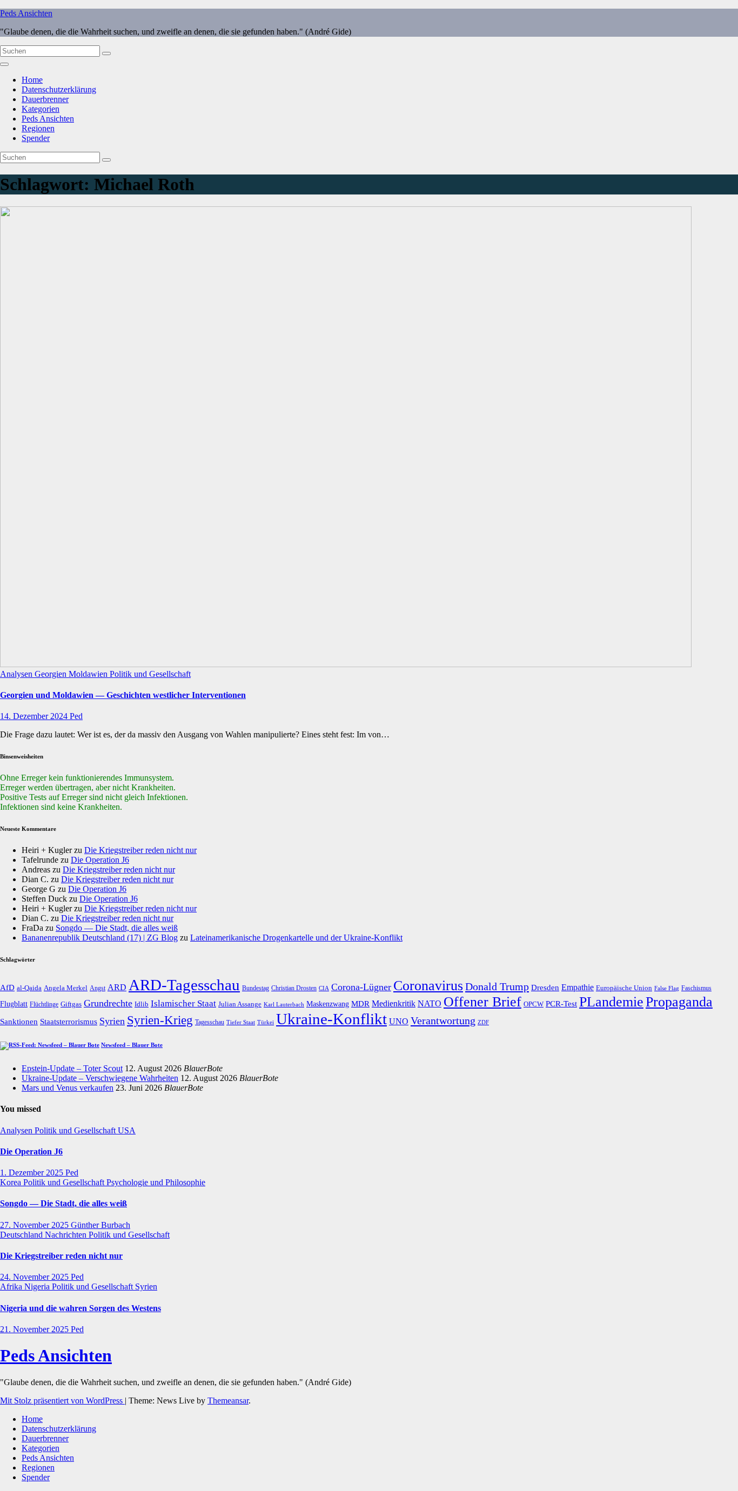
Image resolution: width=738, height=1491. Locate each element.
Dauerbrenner (45, 99)
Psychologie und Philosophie (155, 1182)
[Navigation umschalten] (4, 64)
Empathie (577, 987)
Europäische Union (624, 988)
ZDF (483, 1022)
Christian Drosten (294, 988)
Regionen (38, 128)
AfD (7, 987)
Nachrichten (67, 1234)
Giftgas (71, 1004)
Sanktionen (19, 1021)
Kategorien (40, 108)
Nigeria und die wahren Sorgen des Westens (80, 1308)
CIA (324, 988)
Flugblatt (14, 1003)
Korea (11, 1182)
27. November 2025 (35, 1225)
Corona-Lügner (361, 987)
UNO (398, 1021)
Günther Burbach (100, 1225)
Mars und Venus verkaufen (67, 1087)
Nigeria (38, 1286)
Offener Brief (482, 1002)
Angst (97, 988)
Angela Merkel (66, 988)
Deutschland (22, 1234)
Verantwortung (443, 1020)
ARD (117, 987)
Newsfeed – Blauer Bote (132, 1045)
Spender (36, 138)
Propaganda (679, 1002)
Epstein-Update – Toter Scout (72, 1068)
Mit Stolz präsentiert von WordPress (62, 1400)
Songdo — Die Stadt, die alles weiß (117, 927)
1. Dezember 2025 (32, 1172)
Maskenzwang (327, 1004)
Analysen (17, 674)
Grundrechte (108, 1003)
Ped (76, 716)
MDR (360, 1003)
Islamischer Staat (183, 1003)
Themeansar (228, 1400)
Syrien (112, 1021)
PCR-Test (561, 1003)
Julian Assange (239, 1004)
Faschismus (696, 988)
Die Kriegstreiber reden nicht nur (140, 850)
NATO (429, 1004)
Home (32, 79)
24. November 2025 (35, 1276)
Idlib (142, 1004)
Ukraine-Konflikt (331, 1018)
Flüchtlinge (44, 1004)
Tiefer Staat (240, 1022)
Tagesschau (209, 1022)
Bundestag (255, 988)
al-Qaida (29, 988)
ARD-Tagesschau (184, 984)
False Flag (666, 988)
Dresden (545, 987)
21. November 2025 (35, 1329)
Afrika (12, 1286)
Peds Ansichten (26, 13)
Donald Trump (497, 986)
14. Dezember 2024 (35, 716)
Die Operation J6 (100, 859)
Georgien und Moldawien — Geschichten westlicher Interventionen (123, 695)
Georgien (52, 674)
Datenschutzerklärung (59, 89)
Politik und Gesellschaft (150, 674)
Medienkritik (393, 1003)
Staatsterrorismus (68, 1021)
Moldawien (89, 674)
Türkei (265, 1022)
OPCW (534, 1004)
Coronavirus (428, 985)
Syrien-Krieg (160, 1020)
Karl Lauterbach (284, 1004)
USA (127, 1130)
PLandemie (611, 1002)
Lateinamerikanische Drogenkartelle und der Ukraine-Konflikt (296, 937)
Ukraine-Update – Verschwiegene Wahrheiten (100, 1078)
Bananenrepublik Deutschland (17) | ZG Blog (100, 937)
